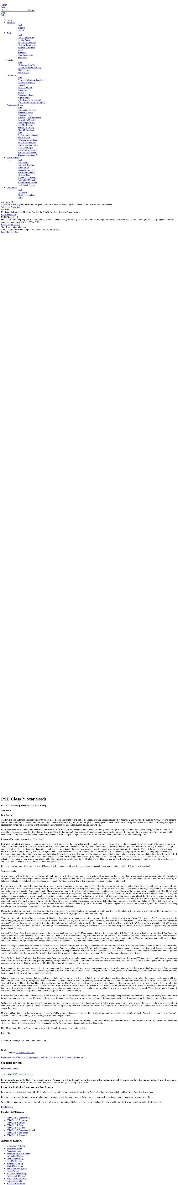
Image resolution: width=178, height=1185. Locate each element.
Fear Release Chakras (9, 1068)
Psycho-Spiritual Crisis (17, 1178)
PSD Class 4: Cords (15, 1125)
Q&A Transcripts (14, 1181)
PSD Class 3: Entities (16, 1123)
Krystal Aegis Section (10, 224)
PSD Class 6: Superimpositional (21, 1130)
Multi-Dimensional (15, 1166)
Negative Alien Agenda (17, 1168)
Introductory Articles (16, 1146)
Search (4, 7)
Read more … (7, 1107)
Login (4, 5)
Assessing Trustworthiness (18, 1153)
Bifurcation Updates (15, 1156)
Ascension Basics (14, 1148)
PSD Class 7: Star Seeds (17, 1133)
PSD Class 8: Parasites (17, 1135)
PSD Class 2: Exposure (17, 1120)
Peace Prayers (13, 1171)
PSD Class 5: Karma (16, 1128)
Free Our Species (14, 1161)
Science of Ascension (10, 207)
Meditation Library (15, 1163)
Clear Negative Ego (15, 1158)
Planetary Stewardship (16, 1173)
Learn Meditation (8, 214)
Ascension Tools (14, 1151)
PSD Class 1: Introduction (18, 1118)
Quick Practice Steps (10, 232)
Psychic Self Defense (25, 1052)
